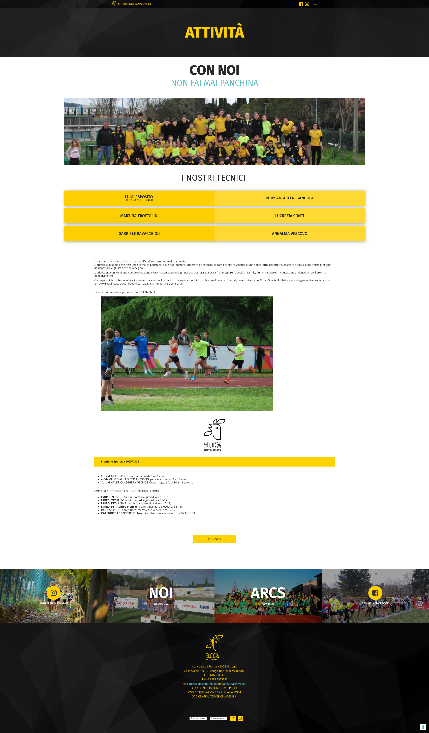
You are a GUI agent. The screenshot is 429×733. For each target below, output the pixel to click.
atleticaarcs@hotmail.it (203, 684)
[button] (135, 3)
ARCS (268, 592)
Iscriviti (214, 539)
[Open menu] (315, 4)
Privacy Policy (199, 718)
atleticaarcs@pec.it (234, 684)
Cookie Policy (219, 718)
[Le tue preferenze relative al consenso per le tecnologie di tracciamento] (423, 727)
